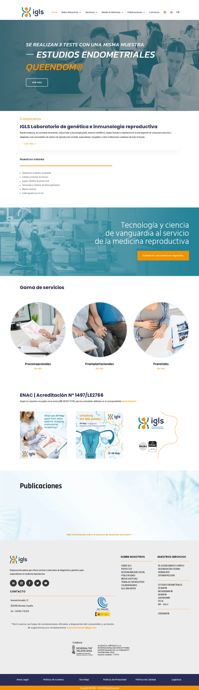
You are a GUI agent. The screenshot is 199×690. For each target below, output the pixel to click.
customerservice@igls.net (81, 627)
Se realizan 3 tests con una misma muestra (85, 44)
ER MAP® (162, 588)
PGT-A (160, 601)
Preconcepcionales (38, 364)
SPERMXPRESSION (166, 575)
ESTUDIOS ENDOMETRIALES (170, 585)
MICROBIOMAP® (165, 591)
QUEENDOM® (164, 598)
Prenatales (161, 364)
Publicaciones (134, 12)
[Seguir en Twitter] (37, 583)
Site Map (84, 679)
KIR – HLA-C (163, 604)
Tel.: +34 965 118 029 (20, 611)
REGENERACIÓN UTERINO (169, 569)
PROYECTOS (126, 569)
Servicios (90, 12)
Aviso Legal (23, 679)
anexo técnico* (129, 401)
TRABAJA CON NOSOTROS (132, 582)
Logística (176, 679)
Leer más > (30, 143)
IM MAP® (162, 594)
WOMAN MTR (164, 572)
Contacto (154, 12)
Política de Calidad (146, 679)
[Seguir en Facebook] (29, 583)
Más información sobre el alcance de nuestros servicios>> (99, 534)
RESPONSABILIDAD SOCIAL (133, 572)
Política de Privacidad (114, 679)
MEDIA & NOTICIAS (129, 578)
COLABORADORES (129, 585)
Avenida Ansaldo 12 (19, 600)
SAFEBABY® (163, 613)
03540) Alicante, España (22, 606)
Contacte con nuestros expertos (163, 256)
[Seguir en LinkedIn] (13, 583)
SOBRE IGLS (126, 565)
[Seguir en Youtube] (45, 583)
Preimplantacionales (99, 364)
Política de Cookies (53, 679)
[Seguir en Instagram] (21, 583)
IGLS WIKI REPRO (128, 588)
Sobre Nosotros (69, 12)
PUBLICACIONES (128, 575)
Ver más (37, 82)
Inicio (54, 12)
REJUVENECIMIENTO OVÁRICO (171, 565)
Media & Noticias (111, 12)
